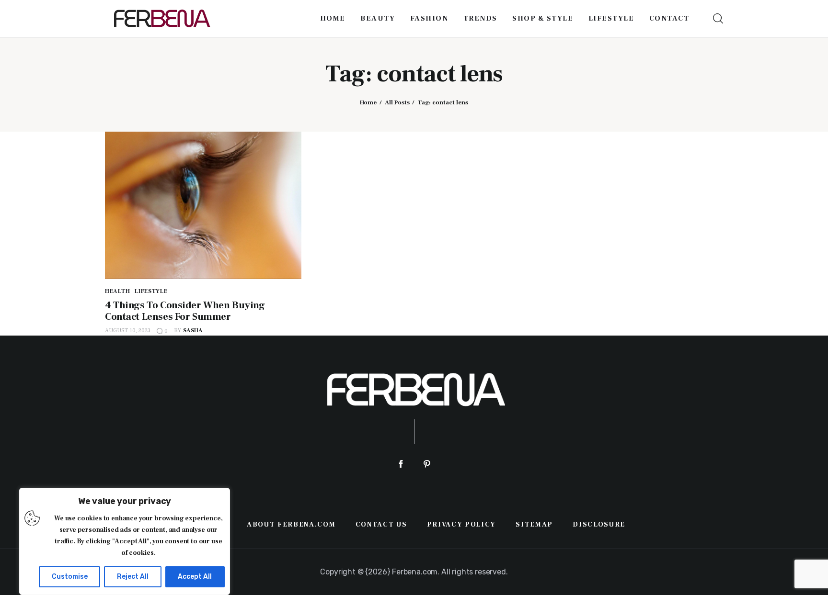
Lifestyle (151, 291)
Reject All (133, 577)
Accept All (195, 577)
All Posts (397, 102)
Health (117, 291)
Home (368, 102)
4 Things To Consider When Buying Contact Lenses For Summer (185, 311)
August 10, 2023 (127, 330)
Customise (70, 577)
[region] (124, 541)
